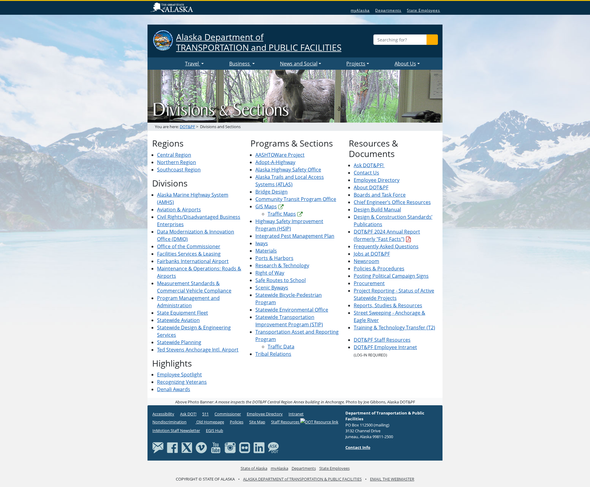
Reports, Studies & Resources (388, 305)
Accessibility (163, 414)
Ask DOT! (188, 414)
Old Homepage (209, 422)
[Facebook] (172, 447)
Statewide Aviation (178, 320)
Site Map (257, 422)
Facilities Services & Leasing (189, 253)
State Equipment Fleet (182, 312)
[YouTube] (215, 447)
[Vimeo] (201, 447)
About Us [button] (405, 63)
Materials (266, 250)
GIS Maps (266, 206)
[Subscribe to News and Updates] (158, 447)
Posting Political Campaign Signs (391, 276)
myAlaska (360, 10)
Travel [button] (192, 63)
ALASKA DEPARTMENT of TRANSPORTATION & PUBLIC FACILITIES (302, 479)
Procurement (369, 283)
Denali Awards (173, 389)
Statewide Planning (179, 342)
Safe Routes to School (280, 280)
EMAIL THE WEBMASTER (392, 479)
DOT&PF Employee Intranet (385, 347)
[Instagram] (230, 447)
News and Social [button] (298, 63)
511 (205, 414)
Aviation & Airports (179, 209)
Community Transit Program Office (295, 199)
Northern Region (176, 162)
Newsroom (366, 261)
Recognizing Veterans (182, 382)
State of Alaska (173, 8)
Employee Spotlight (179, 374)
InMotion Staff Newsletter (176, 430)
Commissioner (227, 414)
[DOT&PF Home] (167, 63)
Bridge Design (271, 191)
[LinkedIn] (259, 447)
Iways (261, 243)
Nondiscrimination (169, 422)
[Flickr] (244, 447)
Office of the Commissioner (188, 246)
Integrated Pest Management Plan (294, 236)
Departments (388, 10)
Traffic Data (281, 346)
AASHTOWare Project (280, 154)
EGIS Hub (214, 430)
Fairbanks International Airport (193, 261)
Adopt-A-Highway (275, 162)
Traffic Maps (282, 213)
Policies (236, 422)
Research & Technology (282, 265)
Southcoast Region (179, 169)
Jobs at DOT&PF (372, 253)
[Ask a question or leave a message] (273, 447)
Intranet (296, 414)
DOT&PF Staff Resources (382, 339)
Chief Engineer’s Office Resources (392, 202)
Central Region (174, 154)
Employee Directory (376, 180)
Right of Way (269, 272)
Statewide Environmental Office (291, 309)
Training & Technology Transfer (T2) (394, 327)
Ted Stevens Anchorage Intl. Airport (197, 349)
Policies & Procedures (379, 268)
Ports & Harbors (274, 258)
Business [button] (240, 63)
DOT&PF (187, 126)
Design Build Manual (377, 209)
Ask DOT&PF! (369, 165)
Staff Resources (285, 422)
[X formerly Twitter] (187, 447)
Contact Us (366, 172)
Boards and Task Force (380, 194)
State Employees (423, 10)
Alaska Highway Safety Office (288, 169)
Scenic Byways (271, 287)
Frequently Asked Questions (386, 246)
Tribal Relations (273, 354)
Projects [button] (355, 63)
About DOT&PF (371, 187)
